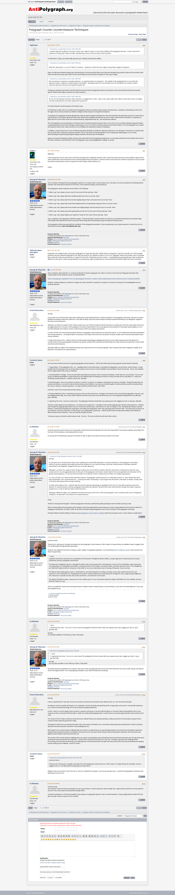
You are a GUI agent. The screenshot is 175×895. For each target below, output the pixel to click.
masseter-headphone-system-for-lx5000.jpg (62, 593)
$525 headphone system (122, 550)
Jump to (120, 816)
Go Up (30, 808)
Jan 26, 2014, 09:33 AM (53, 694)
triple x (32, 151)
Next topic (142, 34)
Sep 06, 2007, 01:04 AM (55, 179)
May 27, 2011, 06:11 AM (53, 250)
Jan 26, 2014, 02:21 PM (53, 754)
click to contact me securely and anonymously (66, 239)
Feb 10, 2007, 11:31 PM (53, 45)
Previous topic (133, 34)
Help (131, 893)
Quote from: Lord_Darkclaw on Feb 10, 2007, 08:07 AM (65, 49)
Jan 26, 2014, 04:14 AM (53, 452)
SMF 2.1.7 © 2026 (31, 893)
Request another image (58, 862)
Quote (143, 143)
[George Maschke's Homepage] (30, 212)
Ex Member (34, 427)
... (44, 39)
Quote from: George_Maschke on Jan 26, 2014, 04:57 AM (65, 758)
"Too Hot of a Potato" (66, 244)
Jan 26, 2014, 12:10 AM (53, 427)
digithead (34, 45)
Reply (139, 39)
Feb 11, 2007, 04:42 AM (53, 150)
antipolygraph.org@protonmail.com (62, 241)
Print (144, 39)
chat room (68, 236)
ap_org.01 (66, 237)
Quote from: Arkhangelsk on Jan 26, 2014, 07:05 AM (64, 651)
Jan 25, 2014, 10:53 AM (53, 310)
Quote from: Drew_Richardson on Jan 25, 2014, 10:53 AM (66, 456)
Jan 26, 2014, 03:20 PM (53, 783)
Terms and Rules (138, 893)
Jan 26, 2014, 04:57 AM (55, 537)
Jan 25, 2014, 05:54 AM (55, 269)
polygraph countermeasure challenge (93, 513)
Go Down (31, 39)
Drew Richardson (37, 310)
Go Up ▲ (146, 893)
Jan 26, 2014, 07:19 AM (53, 647)
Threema (50, 242)
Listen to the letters (45, 862)
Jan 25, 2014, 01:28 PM (53, 360)
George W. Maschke (37, 179)
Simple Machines (40, 893)
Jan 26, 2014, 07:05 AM (53, 621)
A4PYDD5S (56, 242)
